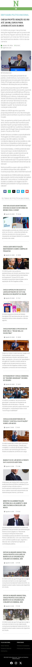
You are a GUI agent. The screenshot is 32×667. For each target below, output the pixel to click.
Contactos (4, 651)
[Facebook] (11, 663)
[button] (16, 8)
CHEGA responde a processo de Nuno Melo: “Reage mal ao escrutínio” (15, 331)
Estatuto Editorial (6, 648)
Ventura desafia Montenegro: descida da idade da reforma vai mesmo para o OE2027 (15, 208)
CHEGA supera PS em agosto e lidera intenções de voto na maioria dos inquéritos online (14, 292)
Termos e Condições (23, 646)
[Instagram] (16, 663)
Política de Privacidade (23, 648)
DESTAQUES (6, 15)
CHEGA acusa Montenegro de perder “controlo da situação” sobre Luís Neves (15, 421)
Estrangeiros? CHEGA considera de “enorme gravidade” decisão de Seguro (15, 378)
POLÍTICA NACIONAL (20, 15)
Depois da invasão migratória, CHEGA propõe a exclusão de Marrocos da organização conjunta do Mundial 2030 (14, 555)
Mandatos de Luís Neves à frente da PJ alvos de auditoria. (16, 461)
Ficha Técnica (5, 646)
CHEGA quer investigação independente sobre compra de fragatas (15, 249)
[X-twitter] (20, 663)
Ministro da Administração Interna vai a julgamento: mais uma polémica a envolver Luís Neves (15, 504)
